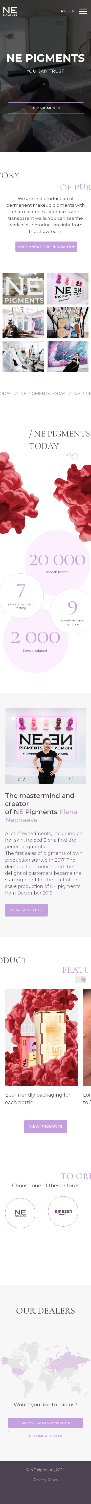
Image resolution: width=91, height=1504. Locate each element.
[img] (10, 11)
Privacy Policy (46, 1480)
